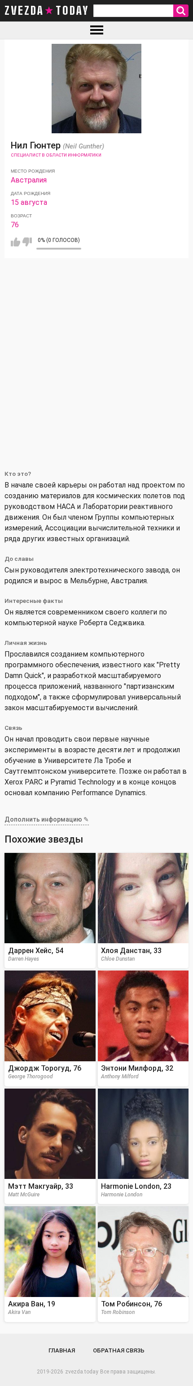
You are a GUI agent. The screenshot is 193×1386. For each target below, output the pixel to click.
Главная (61, 1350)
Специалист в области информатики (56, 155)
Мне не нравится (27, 241)
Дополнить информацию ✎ (46, 819)
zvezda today (46, 10)
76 (15, 224)
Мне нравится (15, 241)
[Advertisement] (96, 359)
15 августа (29, 202)
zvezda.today (81, 1372)
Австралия (29, 180)
